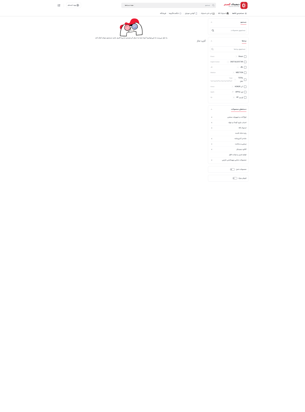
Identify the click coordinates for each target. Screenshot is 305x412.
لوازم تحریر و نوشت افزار (237, 155)
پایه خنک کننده (240, 133)
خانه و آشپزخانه (240, 138)
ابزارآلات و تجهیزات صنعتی (236, 117)
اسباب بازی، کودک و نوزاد (237, 122)
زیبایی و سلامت (240, 144)
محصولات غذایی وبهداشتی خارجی (234, 160)
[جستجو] (213, 30)
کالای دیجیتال (241, 149)
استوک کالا (242, 128)
